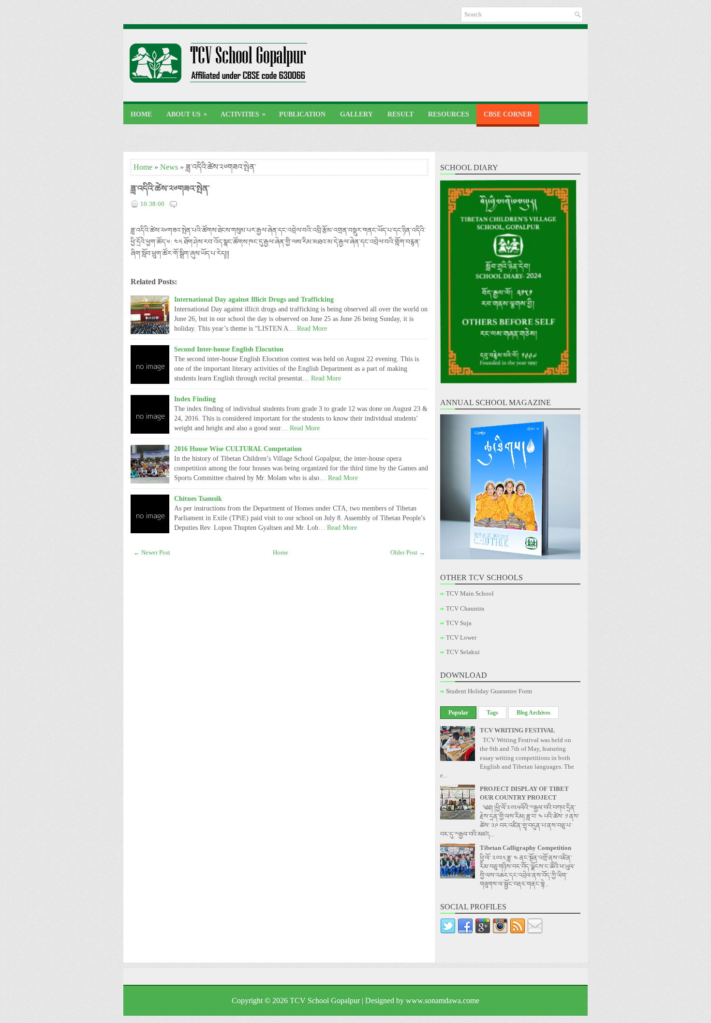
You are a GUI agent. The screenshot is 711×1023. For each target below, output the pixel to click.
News (169, 167)
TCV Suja (459, 623)
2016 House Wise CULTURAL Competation (238, 449)
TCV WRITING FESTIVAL (517, 730)
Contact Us (152, 137)
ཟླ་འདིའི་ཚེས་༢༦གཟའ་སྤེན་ (170, 188)
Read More (312, 328)
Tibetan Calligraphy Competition (525, 847)
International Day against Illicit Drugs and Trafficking (254, 299)
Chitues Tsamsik (198, 498)
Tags (492, 712)
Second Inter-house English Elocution (228, 349)
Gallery (356, 114)
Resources (448, 114)
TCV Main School (470, 593)
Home (141, 114)
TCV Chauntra (465, 608)
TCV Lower (461, 637)
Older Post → (407, 552)
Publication (302, 114)
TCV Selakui (463, 652)
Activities (243, 114)
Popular (458, 712)
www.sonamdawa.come (442, 1000)
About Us (186, 114)
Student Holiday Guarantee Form (489, 691)
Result (400, 114)
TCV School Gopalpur (325, 1000)
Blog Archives (533, 712)
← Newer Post (151, 552)
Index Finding (195, 399)
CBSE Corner (508, 114)
